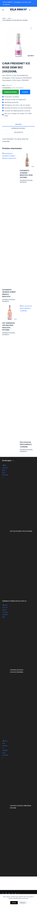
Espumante (19, 88)
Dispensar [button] (33, 3)
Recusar (22, 902)
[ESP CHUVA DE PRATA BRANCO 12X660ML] (27, 372)
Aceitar (14, 902)
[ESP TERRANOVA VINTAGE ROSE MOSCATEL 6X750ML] (9, 312)
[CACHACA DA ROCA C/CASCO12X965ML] (5, 671)
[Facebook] (3, 893)
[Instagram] (9, 893)
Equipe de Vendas (10, 92)
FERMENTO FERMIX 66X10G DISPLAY (14, 601)
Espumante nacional (8, 299)
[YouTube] (15, 893)
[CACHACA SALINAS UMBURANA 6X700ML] (5, 807)
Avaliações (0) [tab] (18, 132)
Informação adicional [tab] (18, 128)
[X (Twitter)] (6, 893)
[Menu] (3, 10)
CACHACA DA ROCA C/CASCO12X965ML (16, 671)
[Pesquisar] (29, 10)
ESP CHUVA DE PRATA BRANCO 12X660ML (26, 444)
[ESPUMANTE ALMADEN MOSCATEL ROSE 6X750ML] (27, 159)
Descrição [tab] (18, 124)
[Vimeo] (18, 893)
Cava (13, 88)
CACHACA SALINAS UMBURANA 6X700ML (20, 807)
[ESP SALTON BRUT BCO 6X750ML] (5, 531)
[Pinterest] (12, 893)
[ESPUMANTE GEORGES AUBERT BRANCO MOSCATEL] (9, 219)
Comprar (25, 92)
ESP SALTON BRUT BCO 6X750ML (21, 531)
